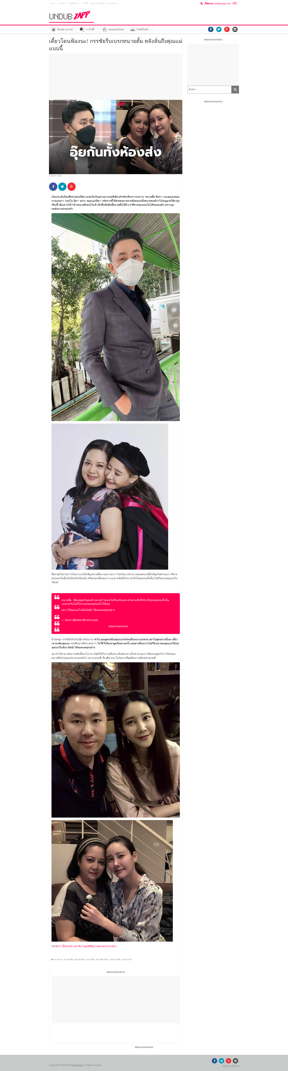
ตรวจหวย (112, 3)
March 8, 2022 (107, 620)
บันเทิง (62, 3)
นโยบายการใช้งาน (231, 1066)
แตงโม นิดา (127, 959)
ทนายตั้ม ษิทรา (102, 959)
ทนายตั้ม (91, 959)
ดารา (53, 3)
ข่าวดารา (58, 959)
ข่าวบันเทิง (68, 959)
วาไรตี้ (84, 3)
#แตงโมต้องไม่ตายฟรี (128, 610)
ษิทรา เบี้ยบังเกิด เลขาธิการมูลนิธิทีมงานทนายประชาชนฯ (85, 946)
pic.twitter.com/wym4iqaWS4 (79, 614)
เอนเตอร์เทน (116, 29)
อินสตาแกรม (65, 29)
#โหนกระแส (148, 610)
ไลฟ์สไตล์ (73, 3)
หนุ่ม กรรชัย (115, 959)
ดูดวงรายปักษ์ (97, 3)
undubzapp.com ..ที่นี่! (221, 3)
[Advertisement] (115, 76)
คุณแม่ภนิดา (80, 959)
